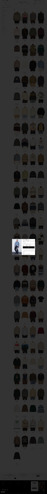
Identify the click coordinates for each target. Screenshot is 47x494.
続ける (29, 247)
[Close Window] (34, 239)
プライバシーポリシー (32, 250)
